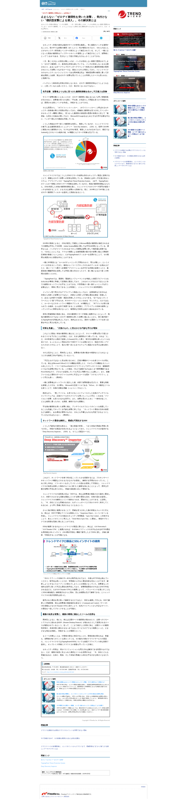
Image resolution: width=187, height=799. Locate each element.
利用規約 (143, 786)
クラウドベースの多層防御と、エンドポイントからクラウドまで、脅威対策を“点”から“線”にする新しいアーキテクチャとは (130, 163)
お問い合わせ (45, 796)
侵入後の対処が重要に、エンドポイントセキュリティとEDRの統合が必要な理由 (80, 694)
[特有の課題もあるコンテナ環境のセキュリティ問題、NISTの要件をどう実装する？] (120, 110)
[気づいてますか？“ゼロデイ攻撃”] (129, 41)
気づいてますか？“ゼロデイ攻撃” (52, 760)
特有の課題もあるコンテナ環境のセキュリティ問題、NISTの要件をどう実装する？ (81, 682)
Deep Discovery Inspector (49, 766)
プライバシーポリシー (56, 796)
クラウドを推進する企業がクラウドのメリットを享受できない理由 (63, 730)
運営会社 (66, 796)
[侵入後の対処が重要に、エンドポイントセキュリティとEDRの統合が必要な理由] (120, 122)
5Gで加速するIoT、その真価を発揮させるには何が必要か (60, 738)
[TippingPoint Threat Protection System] (129, 62)
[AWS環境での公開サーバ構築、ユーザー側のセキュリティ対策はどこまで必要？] (120, 134)
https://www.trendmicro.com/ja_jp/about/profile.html (60, 672)
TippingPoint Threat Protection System (53, 763)
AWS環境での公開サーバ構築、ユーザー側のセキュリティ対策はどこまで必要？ (80, 705)
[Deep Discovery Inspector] (129, 83)
